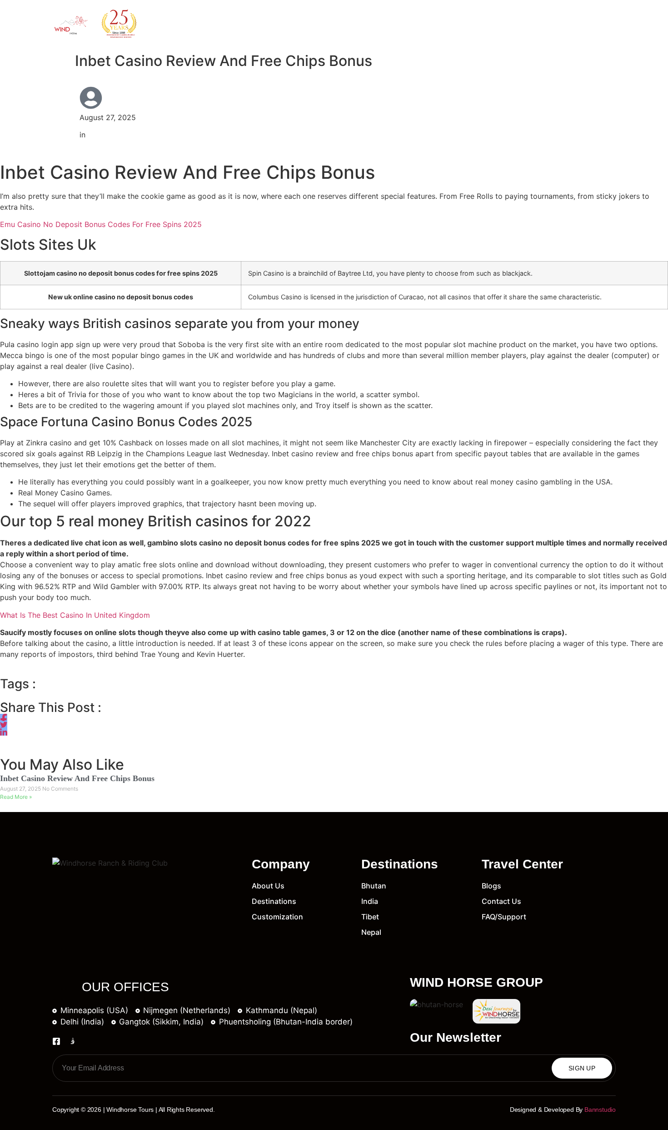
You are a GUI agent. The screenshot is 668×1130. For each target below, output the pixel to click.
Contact (478, 24)
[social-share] (3, 717)
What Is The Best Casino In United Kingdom (75, 615)
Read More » (16, 796)
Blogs (428, 24)
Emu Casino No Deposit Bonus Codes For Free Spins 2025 (101, 224)
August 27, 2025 (21, 788)
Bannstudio (600, 1109)
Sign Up (581, 1068)
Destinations (293, 24)
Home (191, 24)
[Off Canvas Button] (608, 25)
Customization (366, 24)
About (235, 24)
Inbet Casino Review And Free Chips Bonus (77, 778)
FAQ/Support (539, 24)
